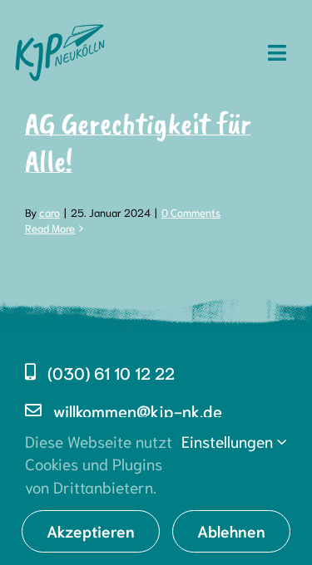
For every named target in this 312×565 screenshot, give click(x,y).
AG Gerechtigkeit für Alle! (137, 141)
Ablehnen (231, 530)
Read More (50, 228)
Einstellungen (229, 440)
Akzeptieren (91, 530)
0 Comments (190, 212)
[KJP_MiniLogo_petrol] (59, 24)
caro (49, 212)
